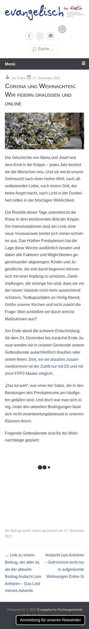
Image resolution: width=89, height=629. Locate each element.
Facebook (29, 36)
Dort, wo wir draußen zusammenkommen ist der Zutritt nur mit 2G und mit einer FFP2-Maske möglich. (44, 366)
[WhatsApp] (62, 29)
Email (50, 36)
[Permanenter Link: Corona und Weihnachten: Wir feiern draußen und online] (44, 131)
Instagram (40, 36)
